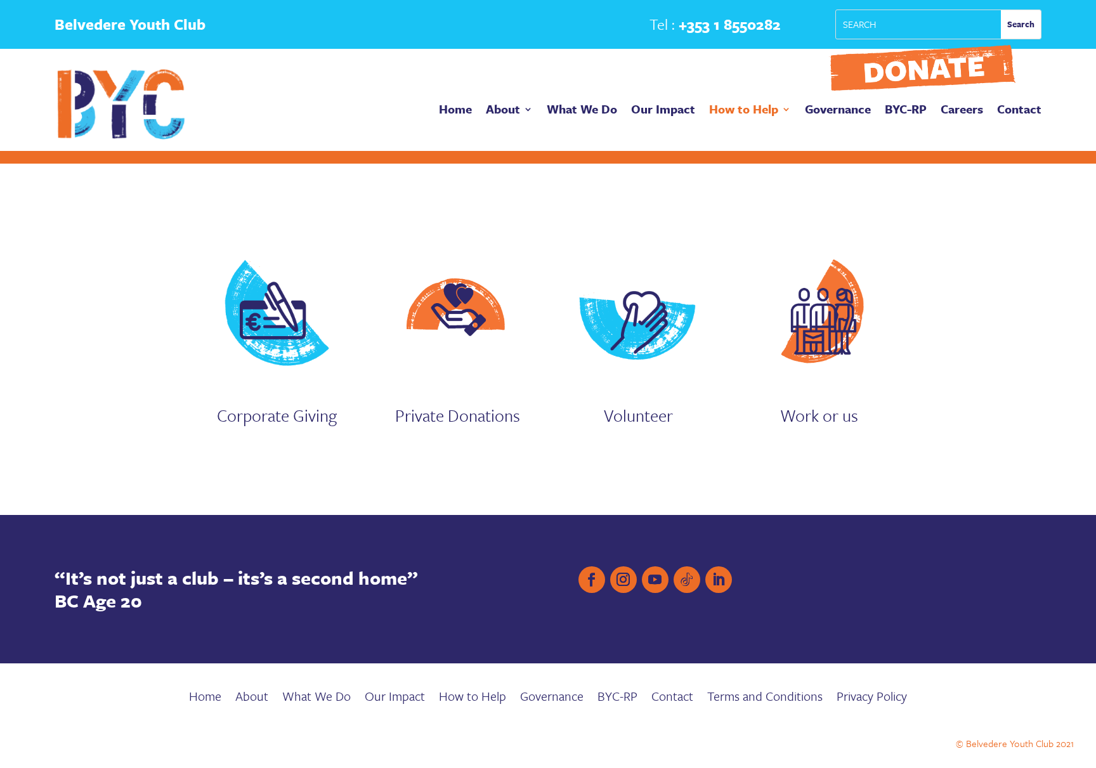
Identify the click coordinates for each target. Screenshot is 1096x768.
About (503, 111)
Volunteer (638, 415)
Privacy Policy (872, 698)
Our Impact (663, 111)
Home (455, 111)
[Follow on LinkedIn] (718, 579)
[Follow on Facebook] (591, 579)
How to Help (743, 111)
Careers (962, 111)
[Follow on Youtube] (655, 579)
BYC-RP (906, 111)
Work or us (819, 415)
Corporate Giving (277, 415)
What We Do (582, 111)
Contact (1019, 111)
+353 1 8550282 (730, 24)
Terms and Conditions (765, 698)
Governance (838, 111)
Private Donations (457, 415)
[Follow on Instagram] (623, 579)
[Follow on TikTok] (687, 579)
